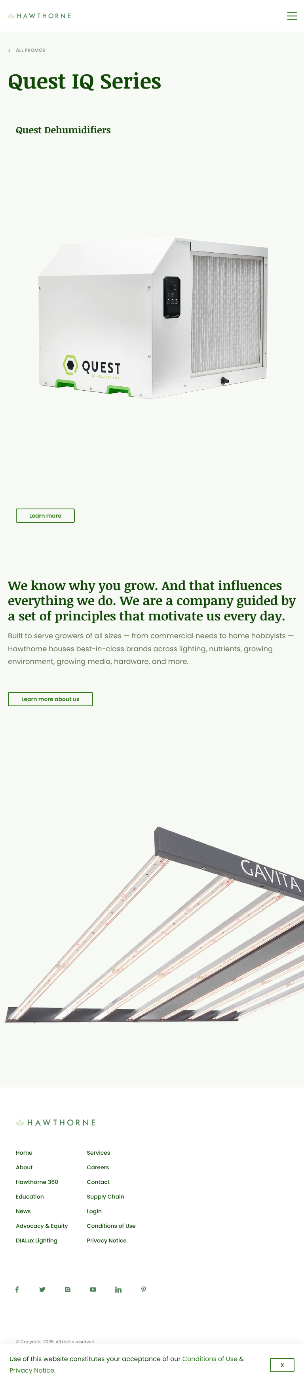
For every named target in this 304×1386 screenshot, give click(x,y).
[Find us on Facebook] (18, 1291)
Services (98, 1153)
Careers (98, 1167)
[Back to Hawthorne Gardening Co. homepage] (51, 16)
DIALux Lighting (36, 1240)
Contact (98, 1182)
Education (30, 1197)
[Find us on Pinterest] (145, 1291)
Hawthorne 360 (37, 1182)
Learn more (45, 516)
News (23, 1211)
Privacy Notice (107, 1240)
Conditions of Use (111, 1226)
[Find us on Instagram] (69, 1291)
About (24, 1167)
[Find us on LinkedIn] (120, 1291)
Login (111, 1213)
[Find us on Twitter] (44, 1291)
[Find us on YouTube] (94, 1291)
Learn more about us (50, 699)
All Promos (30, 50)
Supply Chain (105, 1197)
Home (24, 1153)
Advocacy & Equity (42, 1226)
